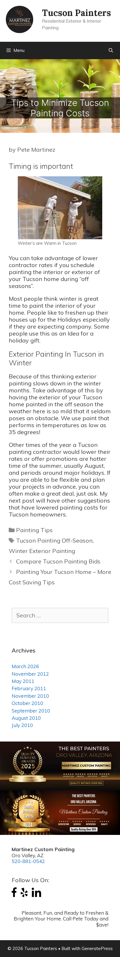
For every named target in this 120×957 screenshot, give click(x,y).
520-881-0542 (28, 861)
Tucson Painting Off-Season (54, 540)
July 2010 (22, 725)
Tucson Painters (76, 12)
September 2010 (31, 711)
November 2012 (30, 674)
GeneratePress (97, 948)
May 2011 (23, 681)
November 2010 (30, 696)
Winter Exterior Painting (42, 550)
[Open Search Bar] (111, 50)
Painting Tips (34, 530)
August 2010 (26, 718)
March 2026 (25, 666)
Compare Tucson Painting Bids (58, 561)
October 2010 (27, 703)
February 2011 (29, 688)
